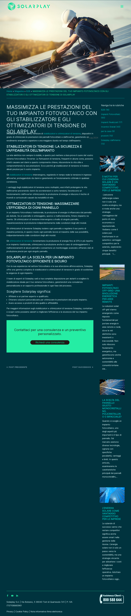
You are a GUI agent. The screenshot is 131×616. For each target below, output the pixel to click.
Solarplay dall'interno (110, 140)
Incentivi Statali (108, 126)
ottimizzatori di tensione (20, 241)
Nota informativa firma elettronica (46, 611)
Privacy (10, 611)
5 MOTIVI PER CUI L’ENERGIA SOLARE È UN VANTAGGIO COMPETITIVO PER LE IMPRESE (111, 183)
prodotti (105, 135)
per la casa (106, 131)
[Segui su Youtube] (13, 596)
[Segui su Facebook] (9, 596)
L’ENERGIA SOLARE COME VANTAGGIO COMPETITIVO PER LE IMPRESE (111, 513)
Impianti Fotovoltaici (110, 114)
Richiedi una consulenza (49, 342)
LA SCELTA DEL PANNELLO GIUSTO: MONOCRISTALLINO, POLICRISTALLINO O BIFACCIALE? (111, 408)
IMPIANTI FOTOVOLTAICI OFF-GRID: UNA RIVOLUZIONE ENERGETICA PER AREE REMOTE (111, 293)
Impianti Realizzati (109, 122)
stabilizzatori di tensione (20, 174)
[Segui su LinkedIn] (18, 596)
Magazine (19, 91)
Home (9, 91)
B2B (28, 91)
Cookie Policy (22, 611)
